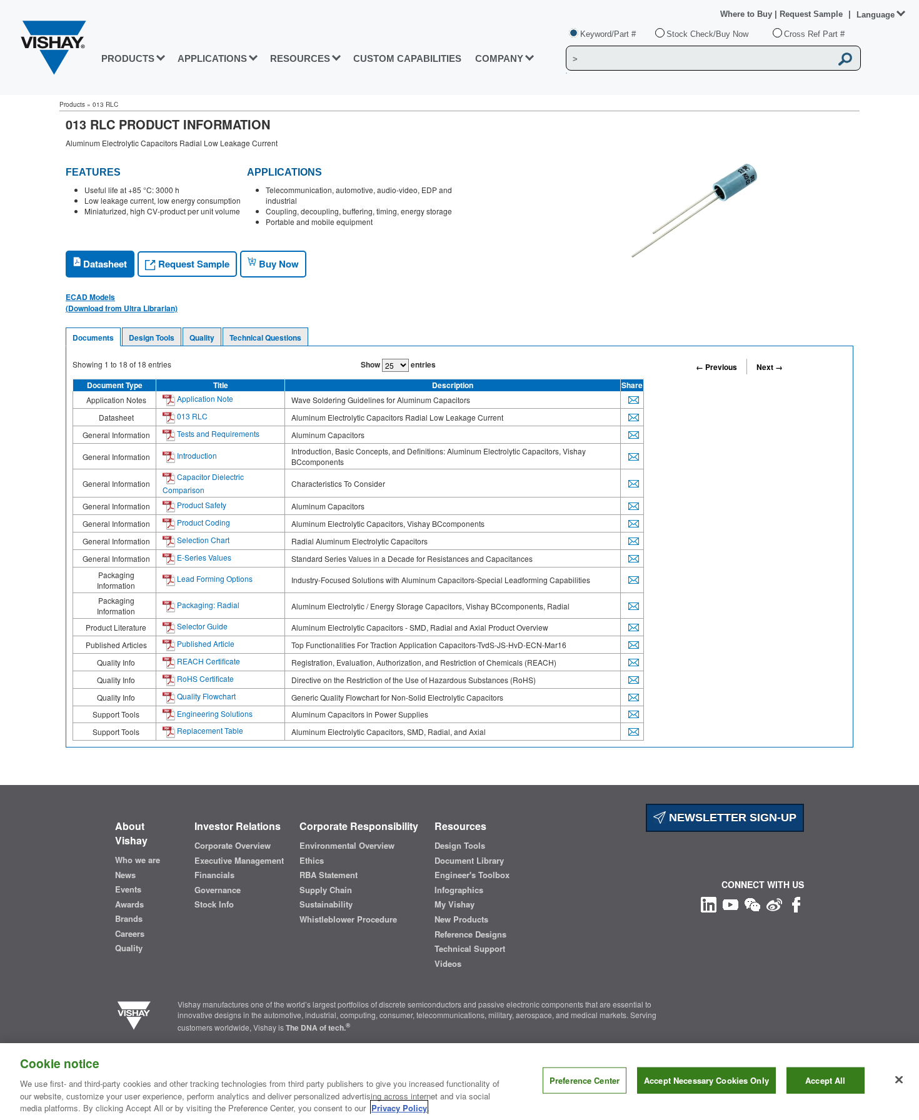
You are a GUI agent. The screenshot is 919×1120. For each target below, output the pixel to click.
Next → (769, 366)
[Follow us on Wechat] (752, 903)
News (125, 875)
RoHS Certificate (204, 678)
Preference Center (585, 1080)
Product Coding (202, 522)
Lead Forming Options (214, 578)
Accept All (825, 1080)
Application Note (204, 398)
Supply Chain (325, 890)
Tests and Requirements (217, 433)
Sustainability (326, 904)
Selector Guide (201, 626)
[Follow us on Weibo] (774, 903)
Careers (129, 933)
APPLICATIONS (212, 58)
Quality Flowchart (205, 696)
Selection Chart (202, 539)
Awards (129, 904)
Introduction (196, 455)
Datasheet (104, 264)
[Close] (899, 1080)
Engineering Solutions (214, 713)
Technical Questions (265, 337)
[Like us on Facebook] (796, 903)
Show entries (398, 364)
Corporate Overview (232, 845)
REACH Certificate (207, 661)
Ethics (311, 860)
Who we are (137, 860)
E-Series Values (203, 557)
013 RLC (191, 416)
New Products (461, 919)
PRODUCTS (127, 58)
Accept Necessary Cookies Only (706, 1080)
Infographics (458, 890)
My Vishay (454, 904)
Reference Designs (470, 934)
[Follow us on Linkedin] (708, 903)
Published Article (204, 643)
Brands (129, 918)
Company (499, 58)
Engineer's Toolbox (472, 875)
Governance (217, 890)
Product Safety (200, 504)
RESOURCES (300, 58)
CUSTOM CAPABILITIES (407, 58)
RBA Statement (328, 875)
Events (128, 889)
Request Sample (192, 264)
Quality (201, 337)
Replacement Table (209, 730)
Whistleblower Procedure (348, 919)
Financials (214, 875)
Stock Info (214, 904)
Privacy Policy (399, 1107)
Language (875, 14)
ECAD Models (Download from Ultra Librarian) (122, 302)
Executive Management (239, 860)
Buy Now (277, 264)
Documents (93, 337)
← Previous (716, 366)
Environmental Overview (346, 845)
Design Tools (151, 337)
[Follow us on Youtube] (730, 903)
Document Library (469, 860)
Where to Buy (747, 14)
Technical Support (469, 948)
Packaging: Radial (207, 604)
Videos (447, 963)
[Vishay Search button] (845, 58)
